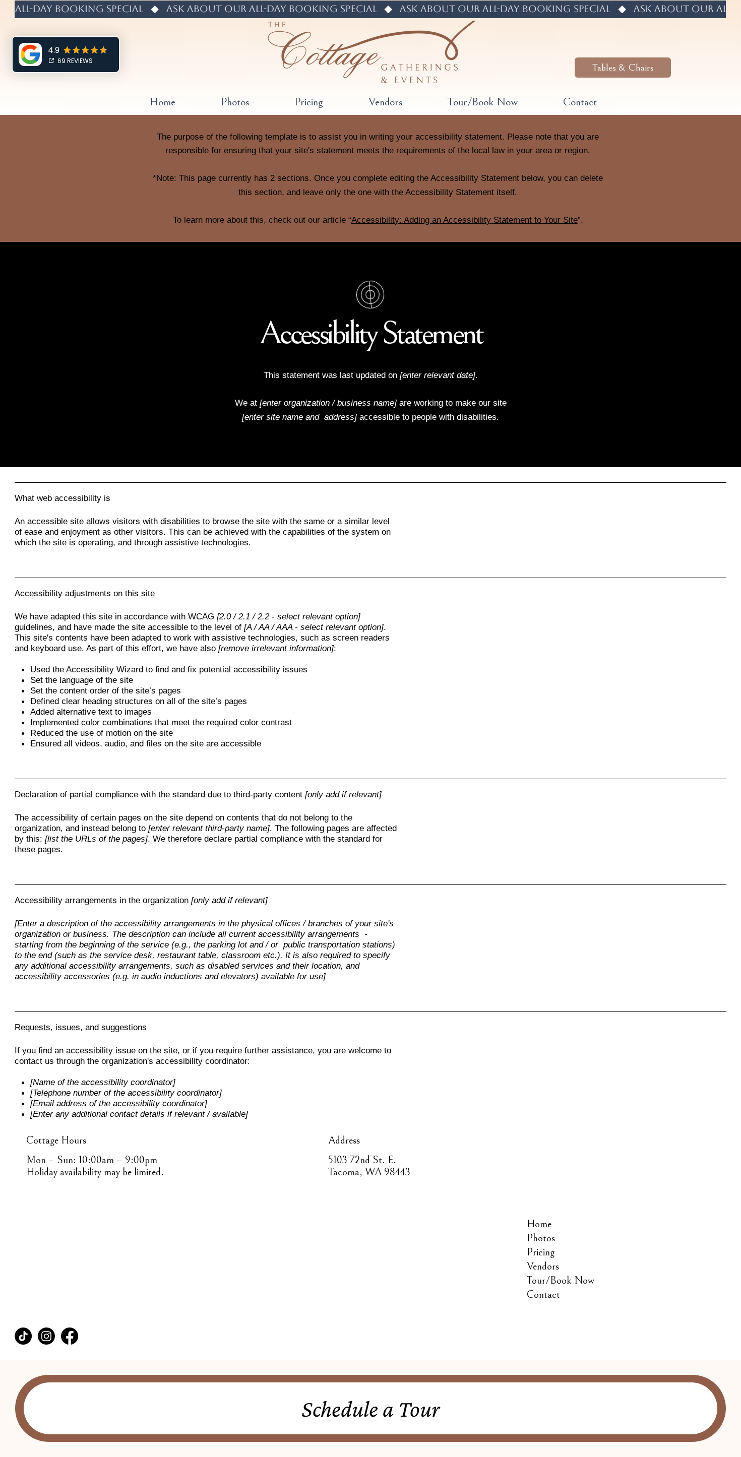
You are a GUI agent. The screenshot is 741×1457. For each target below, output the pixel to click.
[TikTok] (23, 1336)
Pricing (540, 1252)
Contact (543, 1295)
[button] (622, 67)
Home (539, 1224)
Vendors (543, 1266)
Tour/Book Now (560, 1281)
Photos (541, 1238)
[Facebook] (69, 1336)
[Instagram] (46, 1336)
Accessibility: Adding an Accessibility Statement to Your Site (464, 220)
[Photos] (673, 1238)
